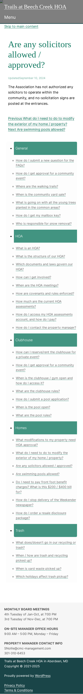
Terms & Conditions (18, 690)
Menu (10, 17)
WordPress (43, 676)
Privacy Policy (14, 685)
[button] (45, 148)
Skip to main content (21, 26)
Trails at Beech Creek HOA (35, 6)
